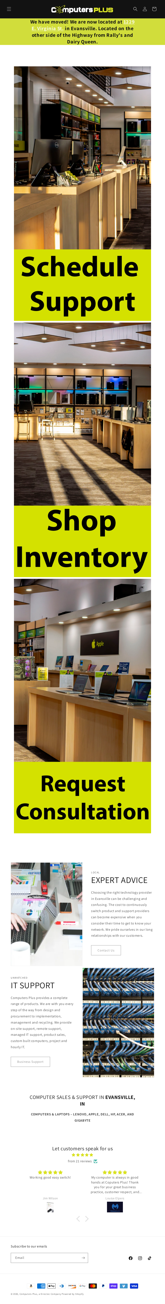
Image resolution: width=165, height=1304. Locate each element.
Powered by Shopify (73, 1293)
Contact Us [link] (106, 950)
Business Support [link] (30, 1062)
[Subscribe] (83, 1258)
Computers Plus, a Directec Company (40, 1293)
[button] (9, 9)
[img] (82, 1155)
